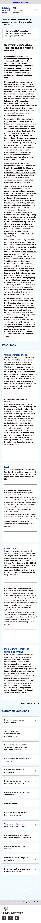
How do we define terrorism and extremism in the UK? (17, 870)
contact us (23, 886)
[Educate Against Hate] (6, 10)
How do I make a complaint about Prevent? (15, 721)
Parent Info (10, 548)
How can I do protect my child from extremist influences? (16, 782)
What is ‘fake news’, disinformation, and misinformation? (12, 733)
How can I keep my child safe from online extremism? (16, 814)
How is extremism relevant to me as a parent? (17, 760)
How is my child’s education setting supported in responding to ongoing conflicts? (18, 33)
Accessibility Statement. (20, 890)
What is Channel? (11, 804)
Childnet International (16, 354)
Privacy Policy (14, 888)
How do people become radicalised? (14, 847)
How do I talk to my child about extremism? (17, 793)
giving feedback (32, 902)
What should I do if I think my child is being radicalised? (15, 825)
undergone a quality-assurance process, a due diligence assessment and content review (19, 418)
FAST (6, 467)
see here (26, 882)
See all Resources (28, 703)
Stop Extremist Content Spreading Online (16, 650)
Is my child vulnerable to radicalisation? (14, 771)
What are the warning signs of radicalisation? (16, 859)
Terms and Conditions (27, 888)
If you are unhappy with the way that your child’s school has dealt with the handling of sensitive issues (19, 300)
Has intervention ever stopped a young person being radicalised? (18, 836)
